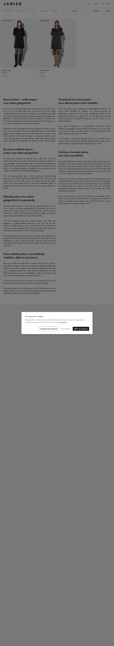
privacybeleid (62, 322)
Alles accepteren (81, 328)
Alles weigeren (65, 329)
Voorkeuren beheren (49, 328)
